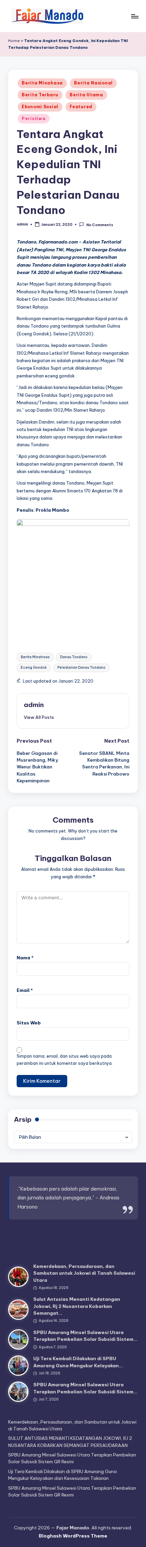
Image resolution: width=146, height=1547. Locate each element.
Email (25, 990)
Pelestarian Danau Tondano (81, 667)
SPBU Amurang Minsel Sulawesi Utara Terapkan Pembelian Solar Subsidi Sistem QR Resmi (72, 1458)
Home (14, 40)
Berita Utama (86, 94)
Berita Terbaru (40, 94)
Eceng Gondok (34, 667)
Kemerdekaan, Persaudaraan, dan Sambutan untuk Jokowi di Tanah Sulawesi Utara (84, 1273)
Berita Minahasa (42, 82)
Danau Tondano (74, 657)
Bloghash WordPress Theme (73, 1536)
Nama (25, 958)
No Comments (99, 224)
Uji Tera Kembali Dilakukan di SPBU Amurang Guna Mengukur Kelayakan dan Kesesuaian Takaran (62, 1474)
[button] (39, 717)
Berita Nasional (93, 82)
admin (34, 705)
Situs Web (29, 1023)
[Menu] (134, 16)
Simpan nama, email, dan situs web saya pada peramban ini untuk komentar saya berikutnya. (65, 1060)
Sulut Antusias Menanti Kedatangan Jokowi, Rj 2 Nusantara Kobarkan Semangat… (76, 1306)
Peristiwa (33, 118)
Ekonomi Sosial (40, 106)
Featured (81, 106)
